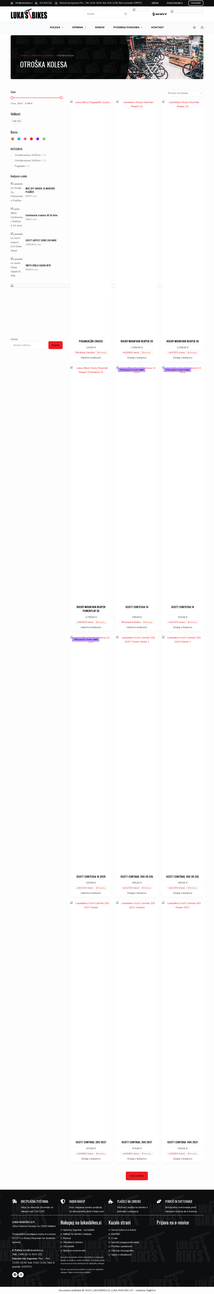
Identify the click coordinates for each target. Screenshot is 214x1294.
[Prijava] (194, 27)
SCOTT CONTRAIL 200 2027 (91, 1142)
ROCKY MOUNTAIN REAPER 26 (183, 341)
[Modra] (19, 139)
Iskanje (14, 339)
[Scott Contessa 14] (136, 483)
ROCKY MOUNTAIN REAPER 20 (137, 341)
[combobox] (103, 14)
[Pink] (25, 139)
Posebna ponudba (126, 27)
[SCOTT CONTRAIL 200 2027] (91, 1018)
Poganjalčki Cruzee (91, 341)
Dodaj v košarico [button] (136, 357)
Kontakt (157, 27)
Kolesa (55, 27)
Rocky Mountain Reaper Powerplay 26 (91, 609)
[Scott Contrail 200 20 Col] (136, 753)
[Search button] (125, 14)
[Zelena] (44, 139)
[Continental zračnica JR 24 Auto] (17, 217)
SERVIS (155, 3)
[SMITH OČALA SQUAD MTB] (17, 267)
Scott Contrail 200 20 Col (136, 876)
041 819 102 (46, 3)
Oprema (77, 27)
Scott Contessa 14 (136, 607)
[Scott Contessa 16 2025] (91, 753)
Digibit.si (151, 1290)
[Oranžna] (13, 139)
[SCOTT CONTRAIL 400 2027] (182, 1018)
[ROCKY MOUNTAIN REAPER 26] (182, 217)
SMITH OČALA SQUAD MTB (38, 265)
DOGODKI (196, 3)
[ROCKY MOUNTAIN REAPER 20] (136, 217)
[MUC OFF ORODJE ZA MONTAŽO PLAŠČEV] (17, 192)
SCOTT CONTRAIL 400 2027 (182, 1142)
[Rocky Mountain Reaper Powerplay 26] (91, 483)
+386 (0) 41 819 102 (30, 1254)
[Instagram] (21, 1274)
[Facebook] (15, 1274)
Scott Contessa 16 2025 (91, 876)
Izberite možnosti (91, 357)
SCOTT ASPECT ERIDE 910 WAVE (41, 240)
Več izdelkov (137, 1176)
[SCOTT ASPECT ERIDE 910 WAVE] (17, 242)
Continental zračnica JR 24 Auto (41, 215)
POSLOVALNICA (175, 3)
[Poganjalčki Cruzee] (91, 217)
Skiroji (99, 27)
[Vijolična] (38, 139)
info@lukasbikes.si (24, 3)
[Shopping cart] (202, 27)
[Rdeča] (31, 139)
